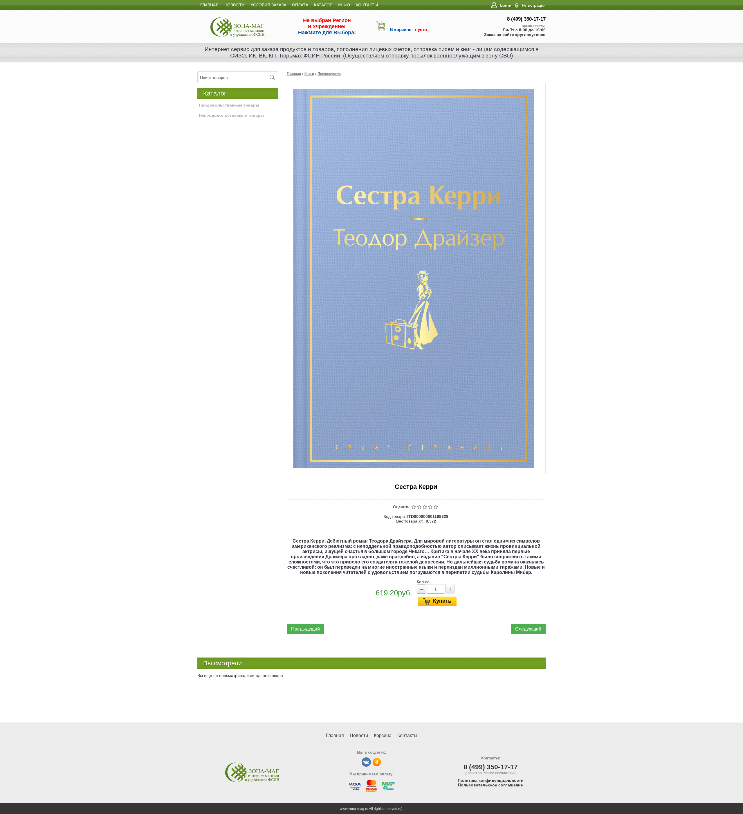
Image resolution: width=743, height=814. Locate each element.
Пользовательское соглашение (490, 785)
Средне (425, 507)
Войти (505, 5)
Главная (294, 74)
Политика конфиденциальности (491, 780)
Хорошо (431, 507)
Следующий (528, 628)
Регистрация (534, 5)
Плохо (420, 507)
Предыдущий (305, 628)
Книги (309, 74)
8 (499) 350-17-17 (526, 19)
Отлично (436, 507)
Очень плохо (414, 507)
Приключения (329, 74)
